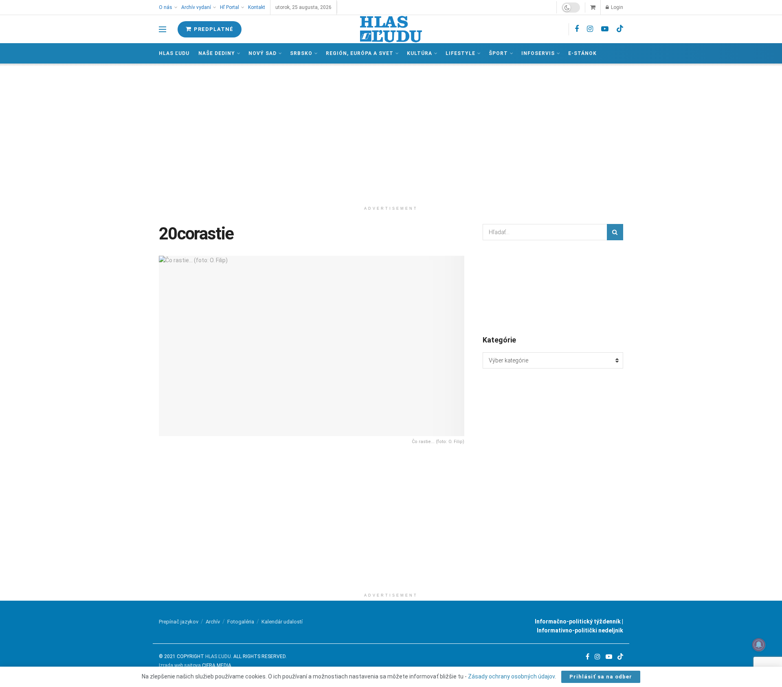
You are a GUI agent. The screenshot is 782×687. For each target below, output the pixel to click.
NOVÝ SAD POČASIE (553, 287)
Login (616, 7)
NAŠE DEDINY (216, 53)
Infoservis (538, 53)
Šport (498, 53)
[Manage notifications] (758, 644)
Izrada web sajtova (180, 665)
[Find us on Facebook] (577, 29)
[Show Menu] (162, 29)
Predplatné (212, 29)
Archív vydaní (196, 7)
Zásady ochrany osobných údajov (511, 676)
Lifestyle (460, 53)
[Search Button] (615, 232)
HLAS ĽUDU (218, 656)
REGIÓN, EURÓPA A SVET (359, 53)
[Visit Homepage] (391, 29)
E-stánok (582, 53)
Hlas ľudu (174, 53)
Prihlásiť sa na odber (600, 677)
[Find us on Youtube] (604, 29)
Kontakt (256, 7)
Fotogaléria (240, 622)
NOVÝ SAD (262, 53)
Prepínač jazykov (178, 622)
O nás (165, 7)
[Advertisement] (391, 133)
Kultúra (419, 53)
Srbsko (301, 53)
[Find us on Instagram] (590, 29)
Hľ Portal (229, 7)
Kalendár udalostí (282, 622)
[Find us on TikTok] (620, 29)
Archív (213, 622)
